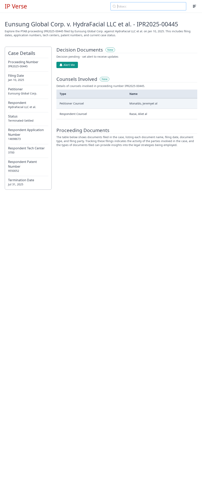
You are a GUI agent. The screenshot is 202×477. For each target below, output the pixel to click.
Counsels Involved (76, 79)
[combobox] (148, 6)
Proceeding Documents (82, 130)
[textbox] (150, 6)
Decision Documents (79, 50)
